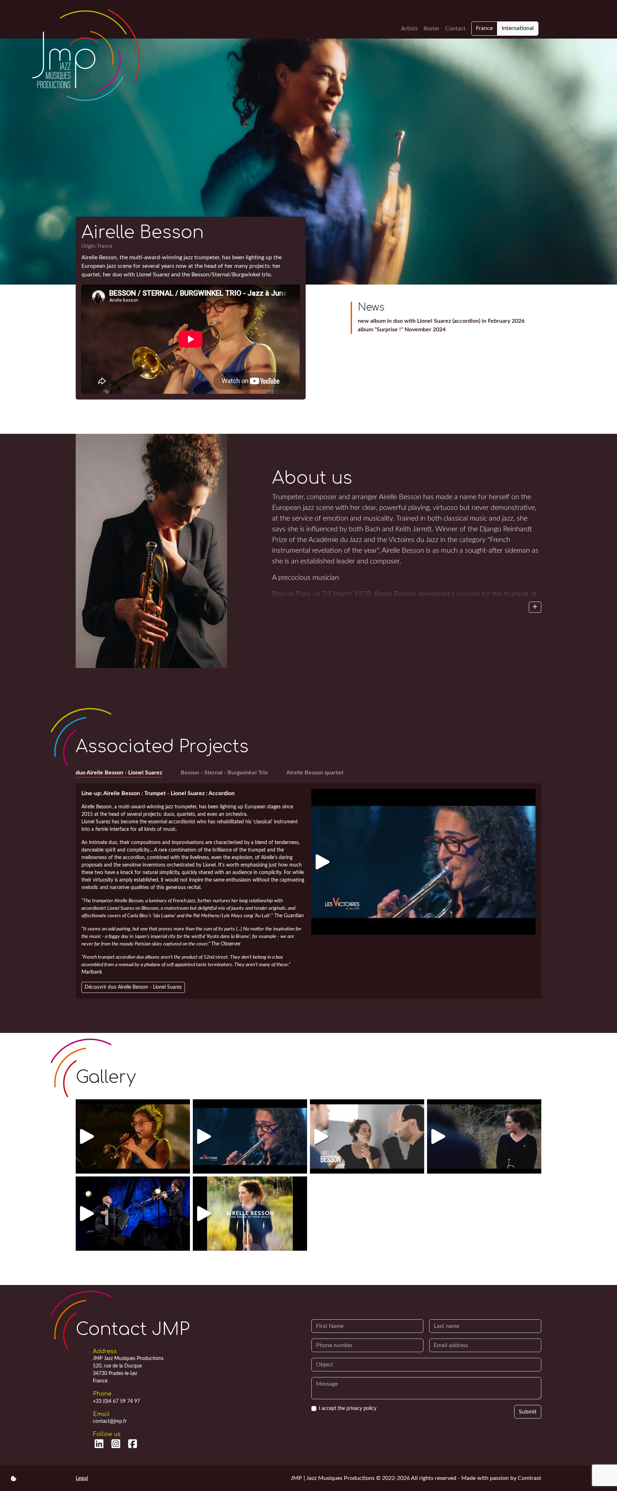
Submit (528, 1412)
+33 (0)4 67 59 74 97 (116, 1401)
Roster (431, 28)
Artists (409, 28)
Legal (82, 1478)
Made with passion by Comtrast (501, 1478)
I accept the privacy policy (347, 1408)
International (518, 28)
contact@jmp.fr (110, 1421)
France (484, 28)
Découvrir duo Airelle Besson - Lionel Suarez (133, 987)
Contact (455, 28)
